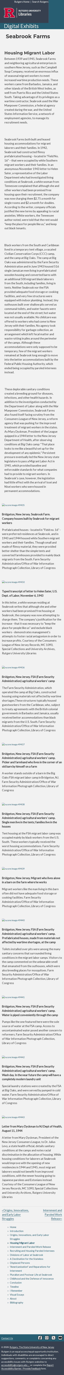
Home (13, 1227)
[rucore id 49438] (32, 804)
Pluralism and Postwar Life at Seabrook (31, 1274)
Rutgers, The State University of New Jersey (32, 1347)
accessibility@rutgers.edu (14, 1365)
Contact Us (7, 1338)
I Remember (16, 1290)
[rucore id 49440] (32, 920)
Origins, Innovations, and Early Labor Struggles (15, 1214)
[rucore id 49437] (32, 744)
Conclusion (16, 1282)
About (13, 1298)
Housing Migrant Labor (22, 1243)
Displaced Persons (20, 1262)
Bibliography (16, 1302)
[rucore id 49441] (32, 997)
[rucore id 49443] (32, 1117)
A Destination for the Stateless (26, 1258)
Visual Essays (17, 1294)
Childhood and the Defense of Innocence (32, 1278)
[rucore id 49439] (32, 869)
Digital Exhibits (21, 26)
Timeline (14, 1286)
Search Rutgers (40, 1)
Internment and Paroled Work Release (52, 1214)
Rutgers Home (22, 1)
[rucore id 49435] (32, 505)
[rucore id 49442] (32, 1057)
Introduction (16, 1231)
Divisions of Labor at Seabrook (26, 1255)
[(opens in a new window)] (39, 1338)
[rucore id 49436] (32, 667)
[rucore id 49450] (32, 582)
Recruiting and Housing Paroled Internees (32, 1250)
